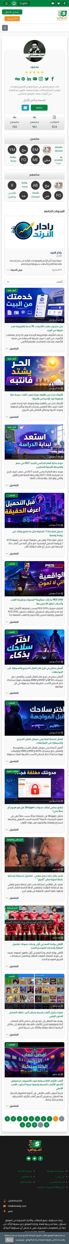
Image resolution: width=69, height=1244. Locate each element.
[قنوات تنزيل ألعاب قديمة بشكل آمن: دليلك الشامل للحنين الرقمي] (34, 991)
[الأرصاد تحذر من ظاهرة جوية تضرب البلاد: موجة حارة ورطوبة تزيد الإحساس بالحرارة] (34, 373)
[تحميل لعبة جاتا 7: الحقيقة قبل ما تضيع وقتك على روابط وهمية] (34, 510)
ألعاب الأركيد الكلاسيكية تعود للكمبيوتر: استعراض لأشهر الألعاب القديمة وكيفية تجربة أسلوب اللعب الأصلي (37, 1084)
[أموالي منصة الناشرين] (62, 15)
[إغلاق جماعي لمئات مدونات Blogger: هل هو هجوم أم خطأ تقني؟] (34, 786)
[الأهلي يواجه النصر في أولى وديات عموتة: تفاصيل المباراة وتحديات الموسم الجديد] (34, 923)
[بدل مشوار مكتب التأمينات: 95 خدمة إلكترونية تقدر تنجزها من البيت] (34, 305)
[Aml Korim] (11, 159)
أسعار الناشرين (56, 1182)
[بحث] (5, 28)
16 (28, 1124)
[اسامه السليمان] (11, 185)
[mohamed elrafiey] (34, 159)
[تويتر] (58, 3)
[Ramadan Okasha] (58, 159)
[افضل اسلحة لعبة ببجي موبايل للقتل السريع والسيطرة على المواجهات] (34, 718)
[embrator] (34, 149)
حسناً (9, 1239)
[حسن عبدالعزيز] (11, 195)
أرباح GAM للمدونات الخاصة (51, 1187)
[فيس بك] (64, 3)
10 (47, 1124)
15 (34, 1124)
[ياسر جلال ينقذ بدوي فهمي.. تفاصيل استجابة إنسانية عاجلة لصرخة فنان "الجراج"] (34, 854)
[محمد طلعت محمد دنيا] (23, 195)
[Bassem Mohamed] (46, 149)
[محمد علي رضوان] (46, 195)
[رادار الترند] (34, 232)
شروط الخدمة (25, 1171)
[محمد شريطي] (46, 159)
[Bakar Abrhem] (58, 149)
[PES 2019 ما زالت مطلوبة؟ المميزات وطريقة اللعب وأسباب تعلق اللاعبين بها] (34, 578)
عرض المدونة (16, 270)
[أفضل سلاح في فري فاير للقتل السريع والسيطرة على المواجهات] (34, 647)
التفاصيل (14, 348)
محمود (34, 67)
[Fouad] (23, 159)
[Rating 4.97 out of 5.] (34, 72)
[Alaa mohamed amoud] (34, 195)
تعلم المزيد (20, 1239)
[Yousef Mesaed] (11, 149)
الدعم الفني (26, 1176)
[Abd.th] (34, 185)
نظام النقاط (26, 1182)
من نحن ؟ (59, 1176)
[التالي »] (22, 1125)
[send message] (25, 108)
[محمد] (23, 149)
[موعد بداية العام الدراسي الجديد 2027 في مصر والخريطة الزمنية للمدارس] (34, 442)
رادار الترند (56, 252)
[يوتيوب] (52, 3)
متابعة (39, 107)
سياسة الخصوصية (55, 1171)
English (24, 3)
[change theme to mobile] (6, 3)
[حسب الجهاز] (14, 3)
